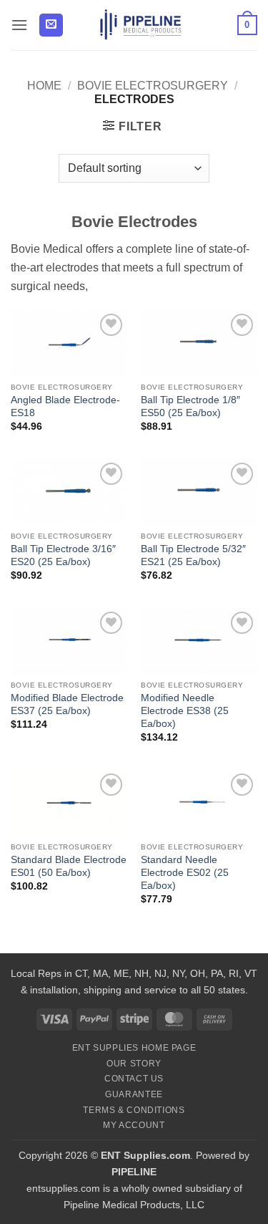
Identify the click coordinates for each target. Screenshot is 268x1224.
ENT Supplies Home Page (134, 1048)
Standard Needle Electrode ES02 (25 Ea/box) (185, 872)
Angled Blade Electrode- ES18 (65, 406)
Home (44, 85)
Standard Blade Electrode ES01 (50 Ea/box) (68, 866)
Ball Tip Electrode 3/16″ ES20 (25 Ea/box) (63, 555)
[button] (19, 24)
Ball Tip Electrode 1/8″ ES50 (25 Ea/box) (190, 406)
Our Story (134, 1064)
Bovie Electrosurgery (152, 85)
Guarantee (134, 1094)
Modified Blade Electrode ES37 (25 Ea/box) (67, 704)
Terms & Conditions (133, 1110)
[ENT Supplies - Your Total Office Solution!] (141, 25)
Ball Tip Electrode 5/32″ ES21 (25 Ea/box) (193, 555)
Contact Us (134, 1079)
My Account (133, 1125)
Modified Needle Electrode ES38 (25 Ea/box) (185, 710)
